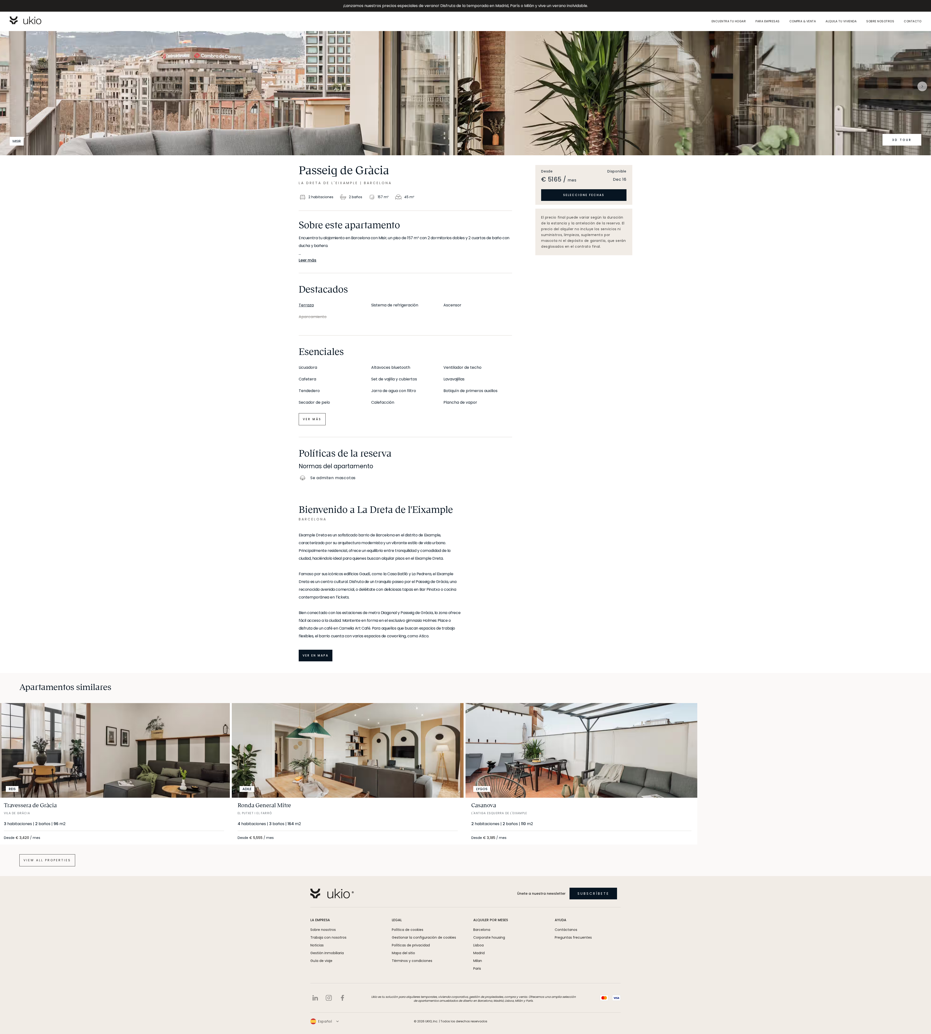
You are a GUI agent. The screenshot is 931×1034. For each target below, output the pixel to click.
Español (325, 1021)
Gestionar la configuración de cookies (424, 937)
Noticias (317, 945)
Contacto (912, 21)
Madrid (479, 953)
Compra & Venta (802, 21)
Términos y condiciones (412, 960)
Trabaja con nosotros (328, 937)
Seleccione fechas (583, 195)
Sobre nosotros (880, 21)
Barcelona (481, 929)
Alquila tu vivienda (841, 21)
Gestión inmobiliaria (327, 953)
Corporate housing (489, 937)
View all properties (47, 860)
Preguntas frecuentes (573, 937)
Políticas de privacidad (411, 945)
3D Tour (902, 140)
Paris (477, 968)
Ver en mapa (316, 655)
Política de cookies (407, 929)
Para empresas (767, 21)
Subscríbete (593, 893)
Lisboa (478, 945)
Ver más (312, 419)
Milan (477, 960)
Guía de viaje (321, 960)
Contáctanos (566, 929)
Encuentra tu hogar (729, 21)
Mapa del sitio (403, 953)
